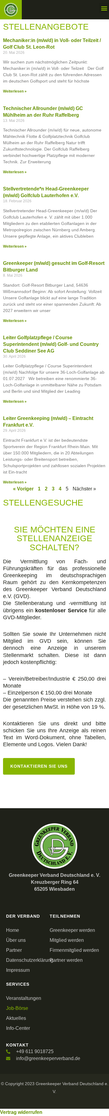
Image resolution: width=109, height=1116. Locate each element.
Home (12, 930)
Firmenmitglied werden (74, 950)
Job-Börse (17, 1008)
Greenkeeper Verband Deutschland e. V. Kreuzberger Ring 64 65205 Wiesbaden (54, 882)
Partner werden (66, 960)
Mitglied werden (67, 940)
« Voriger (23, 488)
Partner (14, 950)
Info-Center (18, 1028)
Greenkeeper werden (72, 930)
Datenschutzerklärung (26, 960)
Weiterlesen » (15, 91)
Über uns (16, 940)
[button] (104, 8)
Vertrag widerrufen (21, 1112)
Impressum (18, 970)
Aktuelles (16, 1018)
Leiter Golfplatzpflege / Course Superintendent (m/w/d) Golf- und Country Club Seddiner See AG (51, 344)
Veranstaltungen (23, 998)
